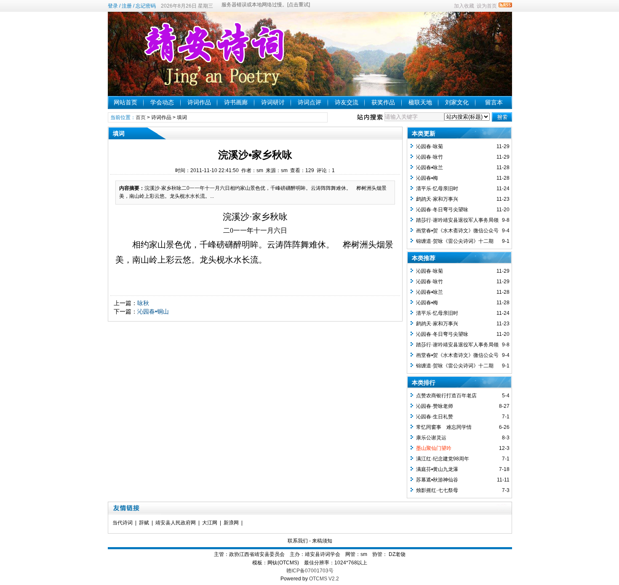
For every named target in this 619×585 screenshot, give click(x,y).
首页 (141, 117)
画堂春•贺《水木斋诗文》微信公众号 (457, 231)
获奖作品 (383, 102)
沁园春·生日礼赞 (434, 417)
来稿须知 (322, 541)
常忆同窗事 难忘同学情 (444, 427)
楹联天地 (420, 102)
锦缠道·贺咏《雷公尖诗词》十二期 (455, 241)
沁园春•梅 (427, 178)
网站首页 (125, 102)
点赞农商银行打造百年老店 (446, 396)
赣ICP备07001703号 (310, 571)
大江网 (209, 523)
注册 (127, 6)
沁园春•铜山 (153, 311)
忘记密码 (146, 6)
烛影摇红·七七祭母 (437, 490)
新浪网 (231, 523)
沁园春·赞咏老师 (434, 406)
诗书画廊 (236, 102)
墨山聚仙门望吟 (433, 448)
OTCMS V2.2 (324, 579)
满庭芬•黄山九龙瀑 (437, 469)
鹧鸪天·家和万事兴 (437, 199)
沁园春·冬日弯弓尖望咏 (442, 210)
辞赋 (144, 523)
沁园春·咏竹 (429, 157)
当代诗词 (122, 523)
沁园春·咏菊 (429, 146)
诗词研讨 (273, 102)
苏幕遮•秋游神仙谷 (437, 480)
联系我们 (298, 541)
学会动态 (162, 102)
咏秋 (143, 303)
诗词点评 (309, 102)
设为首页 (487, 6)
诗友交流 (346, 102)
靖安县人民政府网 (175, 523)
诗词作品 (199, 102)
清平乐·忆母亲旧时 (437, 188)
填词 (182, 117)
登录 (113, 6)
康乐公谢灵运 (431, 438)
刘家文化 (457, 102)
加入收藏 (464, 6)
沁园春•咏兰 (429, 167)
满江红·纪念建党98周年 (442, 459)
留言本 (494, 102)
